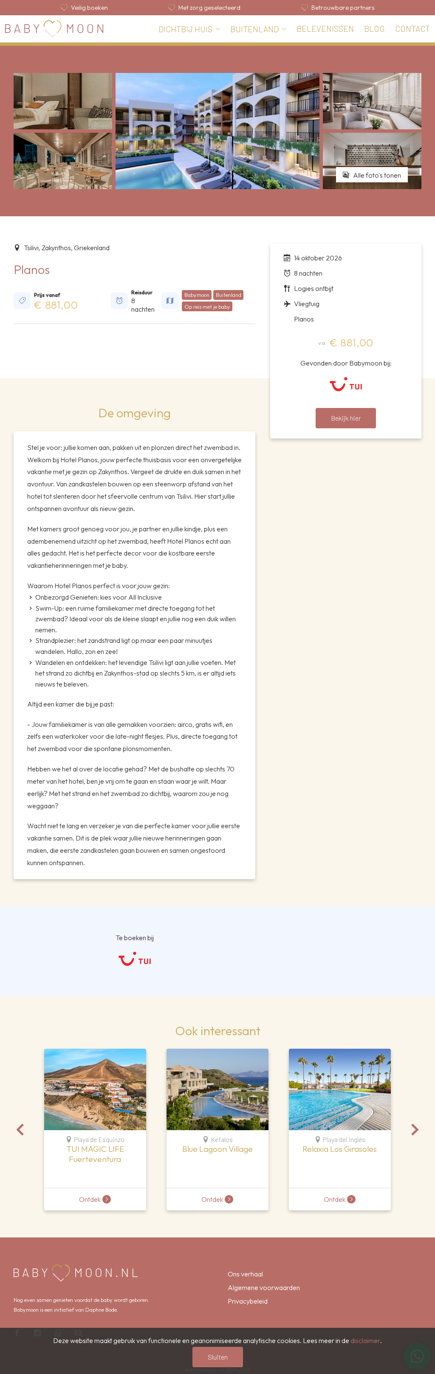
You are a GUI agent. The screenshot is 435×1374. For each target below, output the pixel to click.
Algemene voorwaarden (264, 1287)
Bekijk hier (346, 418)
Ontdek (90, 1199)
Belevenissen (325, 29)
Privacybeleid (248, 1301)
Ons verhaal (245, 1274)
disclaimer (365, 1340)
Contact (412, 29)
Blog (374, 29)
